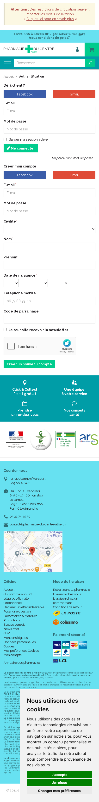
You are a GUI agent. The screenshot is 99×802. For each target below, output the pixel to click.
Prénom (10, 257)
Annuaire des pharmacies (22, 662)
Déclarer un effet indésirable (24, 607)
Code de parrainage (21, 311)
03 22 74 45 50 (20, 516)
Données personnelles (20, 642)
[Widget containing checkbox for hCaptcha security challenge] (40, 346)
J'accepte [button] (59, 775)
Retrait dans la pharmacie (71, 589)
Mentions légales (16, 638)
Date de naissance (20, 275)
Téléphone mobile (20, 293)
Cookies (9, 646)
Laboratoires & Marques (20, 616)
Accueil (8, 76)
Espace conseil (14, 624)
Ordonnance (13, 603)
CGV (7, 633)
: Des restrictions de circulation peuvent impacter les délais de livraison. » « (50, 14)
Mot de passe (15, 121)
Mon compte (13, 655)
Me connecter (22, 148)
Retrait (24, 392)
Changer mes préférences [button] (59, 791)
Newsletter (11, 629)
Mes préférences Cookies (21, 650)
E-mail (9, 103)
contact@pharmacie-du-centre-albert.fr (38, 524)
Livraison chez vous (67, 594)
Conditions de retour (67, 607)
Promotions (12, 620)
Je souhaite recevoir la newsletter (38, 330)
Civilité (10, 221)
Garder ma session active (28, 139)
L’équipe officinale (16, 598)
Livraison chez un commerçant (65, 601)
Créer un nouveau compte (29, 364)
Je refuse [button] (59, 782)
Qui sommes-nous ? (18, 594)
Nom (8, 239)
